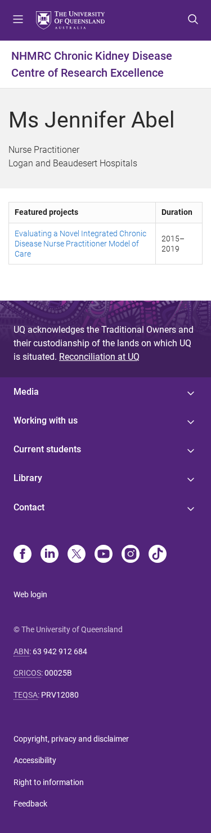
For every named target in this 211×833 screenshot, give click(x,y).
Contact (29, 507)
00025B (58, 672)
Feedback (30, 803)
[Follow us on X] (77, 555)
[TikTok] (158, 555)
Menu (18, 20)
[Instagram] (131, 555)
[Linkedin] (50, 555)
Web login (30, 594)
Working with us (46, 420)
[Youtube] (104, 555)
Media (26, 391)
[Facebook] (23, 555)
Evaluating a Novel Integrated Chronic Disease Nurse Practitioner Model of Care (80, 243)
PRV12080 (60, 694)
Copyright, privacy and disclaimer (71, 738)
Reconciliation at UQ (99, 356)
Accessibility (35, 760)
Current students (47, 449)
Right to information (49, 782)
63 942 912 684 (60, 651)
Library (28, 478)
